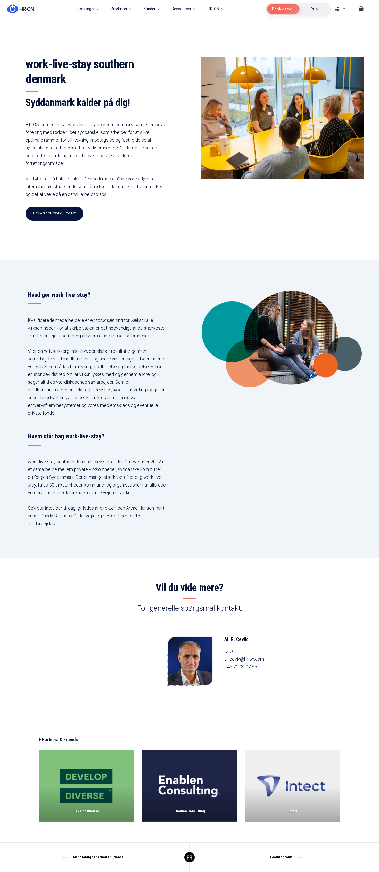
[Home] (18, 9)
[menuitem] (88, 9)
